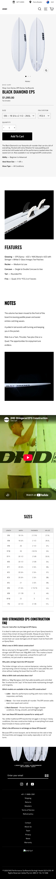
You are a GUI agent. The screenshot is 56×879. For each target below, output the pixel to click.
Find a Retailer (37, 2)
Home (27, 81)
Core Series (11, 88)
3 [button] (30, 76)
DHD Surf (6, 85)
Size (4, 110)
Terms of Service (28, 810)
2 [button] (28, 76)
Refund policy (28, 814)
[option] (28, 44)
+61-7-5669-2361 (28, 794)
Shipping (28, 798)
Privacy (28, 834)
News (28, 838)
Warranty (28, 842)
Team (28, 830)
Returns (28, 802)
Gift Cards (20, 2)
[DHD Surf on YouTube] (32, 784)
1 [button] (26, 76)
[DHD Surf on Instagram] (21, 784)
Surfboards (29, 88)
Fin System (43, 110)
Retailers (28, 806)
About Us (28, 826)
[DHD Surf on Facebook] (27, 784)
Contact (28, 822)
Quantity (6, 122)
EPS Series (20, 88)
